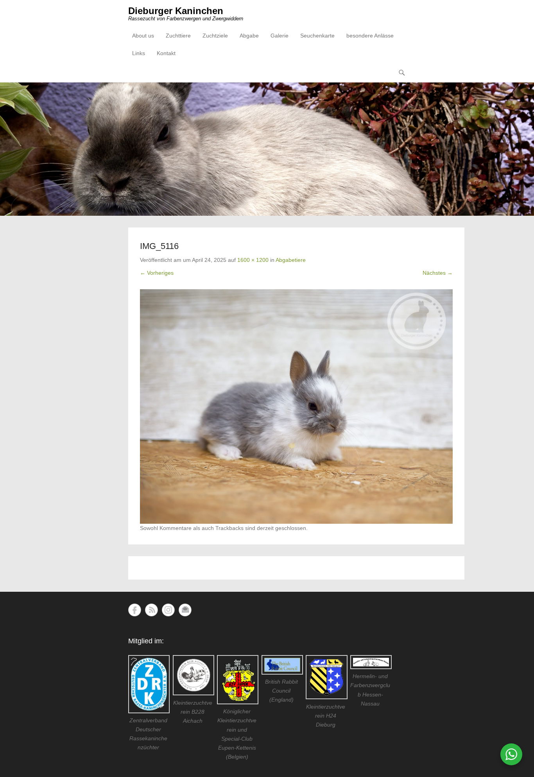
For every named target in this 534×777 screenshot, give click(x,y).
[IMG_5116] (296, 406)
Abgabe (249, 35)
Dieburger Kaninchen (175, 10)
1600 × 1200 (253, 260)
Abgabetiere (291, 260)
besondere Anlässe (370, 35)
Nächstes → (438, 273)
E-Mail (185, 609)
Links (138, 53)
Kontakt (166, 53)
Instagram (168, 609)
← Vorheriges (157, 273)
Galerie (280, 35)
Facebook (134, 609)
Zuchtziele (215, 35)
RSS (151, 609)
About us (143, 35)
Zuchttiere (178, 35)
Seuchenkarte (317, 35)
